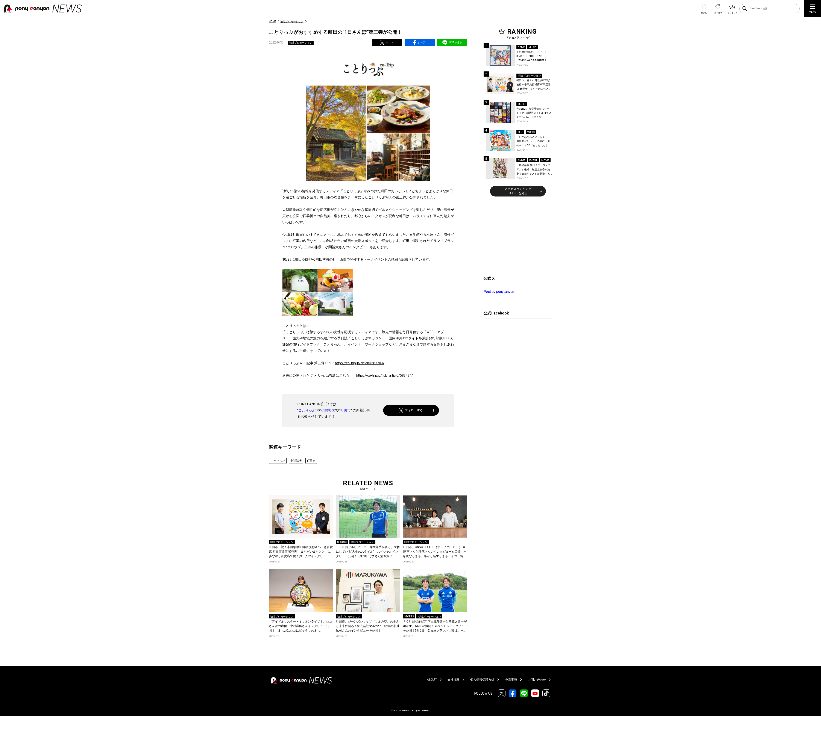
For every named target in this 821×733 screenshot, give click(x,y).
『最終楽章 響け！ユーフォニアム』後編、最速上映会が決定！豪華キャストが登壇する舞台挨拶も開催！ (533, 170)
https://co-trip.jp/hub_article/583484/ (384, 375)
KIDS (520, 132)
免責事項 (511, 679)
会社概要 (454, 679)
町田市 (345, 410)
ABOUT (432, 679)
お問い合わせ (537, 679)
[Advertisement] (516, 235)
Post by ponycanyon (499, 292)
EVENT (533, 160)
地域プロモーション (292, 21)
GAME (521, 47)
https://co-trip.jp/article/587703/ (359, 363)
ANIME (521, 160)
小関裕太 (328, 410)
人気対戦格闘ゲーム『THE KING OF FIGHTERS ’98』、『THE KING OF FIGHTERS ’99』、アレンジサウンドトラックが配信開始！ (533, 57)
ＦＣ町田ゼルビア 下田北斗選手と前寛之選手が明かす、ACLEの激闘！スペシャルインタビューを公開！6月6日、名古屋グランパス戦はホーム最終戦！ (435, 626)
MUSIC (532, 47)
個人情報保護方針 (482, 679)
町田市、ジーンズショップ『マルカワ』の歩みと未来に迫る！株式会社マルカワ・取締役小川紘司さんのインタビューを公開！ (367, 626)
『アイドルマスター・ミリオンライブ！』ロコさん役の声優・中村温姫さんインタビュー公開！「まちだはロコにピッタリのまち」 (300, 626)
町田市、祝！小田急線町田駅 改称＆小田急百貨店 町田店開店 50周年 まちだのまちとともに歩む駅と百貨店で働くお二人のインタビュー (301, 551)
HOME (272, 21)
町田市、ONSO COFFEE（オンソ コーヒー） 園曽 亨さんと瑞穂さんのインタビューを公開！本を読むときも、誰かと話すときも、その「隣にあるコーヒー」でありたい (435, 551)
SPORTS (342, 542)
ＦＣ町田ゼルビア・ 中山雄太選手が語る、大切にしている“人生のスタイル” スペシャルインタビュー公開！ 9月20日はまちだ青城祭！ (368, 551)
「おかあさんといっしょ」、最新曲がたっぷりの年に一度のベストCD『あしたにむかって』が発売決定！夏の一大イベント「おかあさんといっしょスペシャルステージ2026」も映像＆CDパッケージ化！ (533, 141)
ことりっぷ (307, 410)
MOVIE (545, 160)
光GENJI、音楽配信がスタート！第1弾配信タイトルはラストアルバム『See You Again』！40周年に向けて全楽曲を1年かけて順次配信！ (534, 113)
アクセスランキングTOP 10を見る (517, 191)
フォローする (414, 410)
